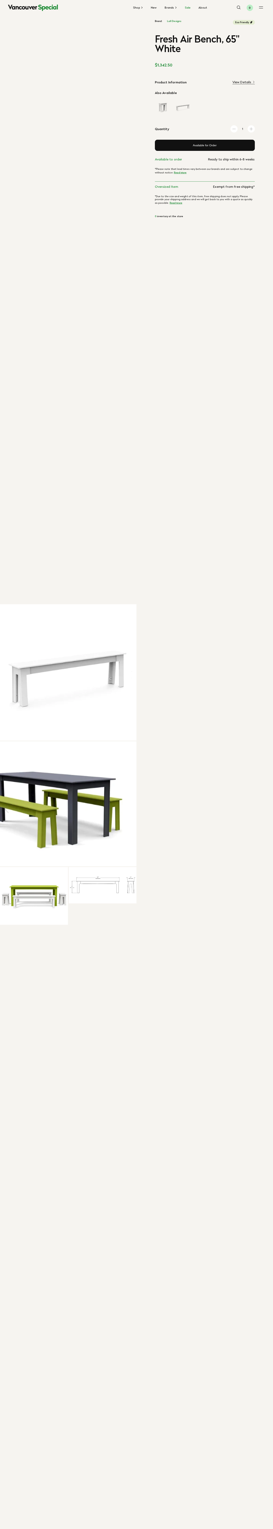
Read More (180, 172)
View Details (241, 82)
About (202, 8)
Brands (170, 8)
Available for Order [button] (205, 145)
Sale (188, 8)
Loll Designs (174, 21)
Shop (137, 8)
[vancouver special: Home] (33, 8)
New (154, 8)
